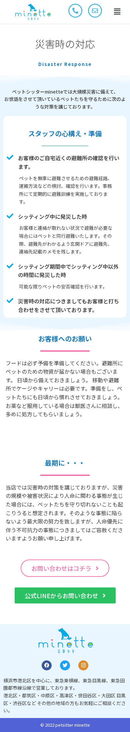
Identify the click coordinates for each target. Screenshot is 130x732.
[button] (117, 12)
